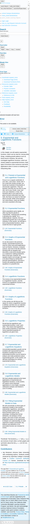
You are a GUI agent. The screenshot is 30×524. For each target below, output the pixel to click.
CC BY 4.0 (22, 472)
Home (8, 134)
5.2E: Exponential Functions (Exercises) (13, 229)
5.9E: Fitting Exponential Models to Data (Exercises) (15, 432)
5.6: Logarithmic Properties (15, 321)
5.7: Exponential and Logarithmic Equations (13, 346)
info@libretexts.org (8, 517)
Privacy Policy (20, 512)
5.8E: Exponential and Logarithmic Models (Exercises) (15, 393)
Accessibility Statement (16, 514)
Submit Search (4, 36)
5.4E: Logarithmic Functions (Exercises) (13, 289)
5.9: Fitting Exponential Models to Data (13, 402)
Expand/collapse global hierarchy (2, 134)
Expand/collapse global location (28, 134)
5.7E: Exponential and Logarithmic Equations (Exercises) (15, 366)
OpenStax (8, 147)
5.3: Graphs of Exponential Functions (15, 238)
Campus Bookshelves (19, 134)
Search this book (4, 31)
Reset (2, 47)
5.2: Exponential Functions (15, 208)
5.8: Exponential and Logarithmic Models (12, 375)
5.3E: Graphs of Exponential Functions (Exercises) (13, 268)
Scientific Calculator (10, 91)
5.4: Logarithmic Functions (15, 276)
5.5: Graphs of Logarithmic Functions (15, 298)
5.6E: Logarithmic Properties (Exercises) (13, 337)
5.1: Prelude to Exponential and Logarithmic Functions (15, 176)
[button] (7, 104)
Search (3, 522)
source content (6, 475)
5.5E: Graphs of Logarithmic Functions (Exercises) (13, 313)
